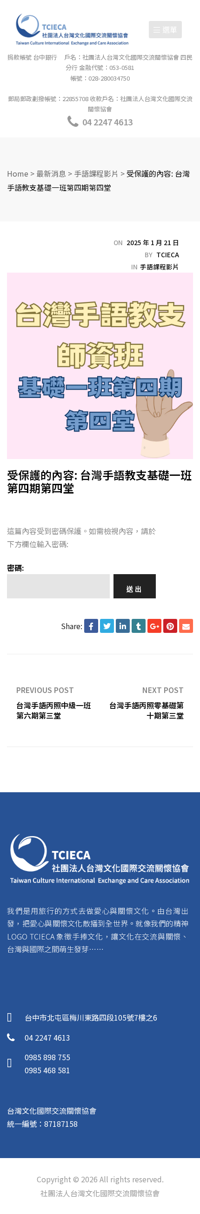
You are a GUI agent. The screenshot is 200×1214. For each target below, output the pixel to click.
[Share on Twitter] (107, 626)
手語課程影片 (159, 266)
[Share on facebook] (91, 626)
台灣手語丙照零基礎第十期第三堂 (146, 700)
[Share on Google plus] (154, 626)
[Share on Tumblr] (139, 626)
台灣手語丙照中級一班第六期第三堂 (53, 700)
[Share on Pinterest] (170, 626)
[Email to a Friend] (186, 626)
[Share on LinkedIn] (123, 626)
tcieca (167, 254)
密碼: (15, 567)
